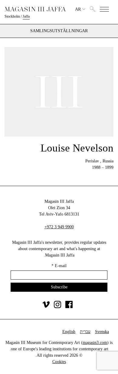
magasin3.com (95, 342)
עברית (85, 331)
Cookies (59, 361)
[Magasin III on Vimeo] (46, 306)
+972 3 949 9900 (59, 227)
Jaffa (26, 16)
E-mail (59, 266)
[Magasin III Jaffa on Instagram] (57, 306)
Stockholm (12, 16)
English (68, 331)
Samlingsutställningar (59, 31)
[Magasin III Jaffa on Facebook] (69, 306)
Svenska (102, 331)
